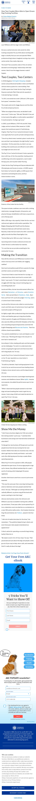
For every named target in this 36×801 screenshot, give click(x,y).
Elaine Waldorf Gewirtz (9, 16)
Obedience (22, 295)
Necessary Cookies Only (18, 793)
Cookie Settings (18, 797)
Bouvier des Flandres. (21, 327)
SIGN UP (18, 716)
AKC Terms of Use (16, 707)
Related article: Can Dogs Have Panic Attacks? (15, 553)
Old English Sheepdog (18, 81)
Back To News (6, 8)
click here (23, 719)
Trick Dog (27, 298)
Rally (27, 295)
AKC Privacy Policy (31, 721)
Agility (26, 379)
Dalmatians (11, 292)
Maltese (19, 513)
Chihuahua (20, 292)
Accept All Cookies (18, 788)
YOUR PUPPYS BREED (9, 691)
